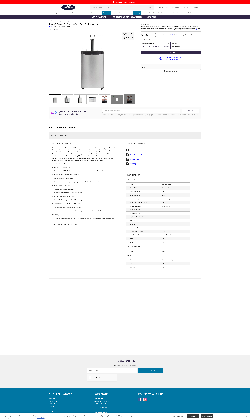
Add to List (129, 38)
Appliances (58, 13)
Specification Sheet (136, 154)
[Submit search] (150, 7)
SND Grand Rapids (100, 413)
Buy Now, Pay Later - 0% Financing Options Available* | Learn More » (125, 17)
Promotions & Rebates (156, 13)
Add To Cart (171, 52)
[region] (125, 416)
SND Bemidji (98, 399)
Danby (51, 27)
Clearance (106, 13)
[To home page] (68, 7)
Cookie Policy (41, 418)
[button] (158, 7)
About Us (175, 13)
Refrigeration (61, 21)
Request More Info (172, 71)
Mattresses (75, 13)
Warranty (133, 164)
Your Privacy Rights (178, 416)
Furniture (91, 13)
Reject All (193, 416)
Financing (137, 13)
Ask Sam (190, 110)
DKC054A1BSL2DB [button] (67, 27)
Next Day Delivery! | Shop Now (126, 2)
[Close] (247, 416)
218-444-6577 (104, 408)
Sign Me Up (150, 371)
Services (121, 13)
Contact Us (191, 13)
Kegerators (70, 21)
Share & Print (129, 34)
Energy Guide (135, 159)
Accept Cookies (207, 416)
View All (129, 99)
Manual (132, 150)
